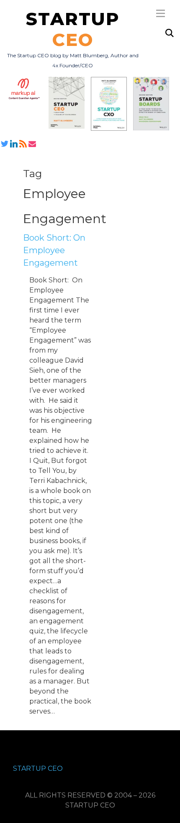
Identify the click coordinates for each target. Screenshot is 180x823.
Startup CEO (38, 768)
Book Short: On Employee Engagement (54, 250)
